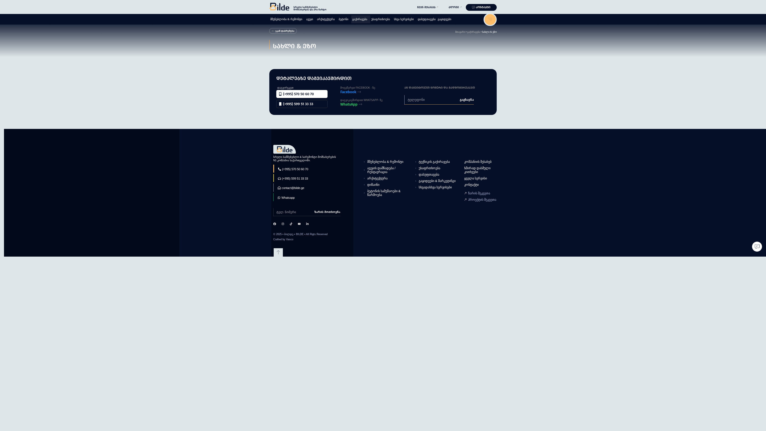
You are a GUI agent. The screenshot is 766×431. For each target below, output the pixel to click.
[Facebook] (274, 223)
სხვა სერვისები (404, 19)
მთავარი (460, 32)
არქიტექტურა (326, 19)
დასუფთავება (427, 19)
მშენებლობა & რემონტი (286, 19)
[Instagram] (282, 223)
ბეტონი (343, 19)
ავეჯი (309, 19)
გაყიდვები (444, 19)
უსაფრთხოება (380, 19)
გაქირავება (359, 19)
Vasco (289, 239)
